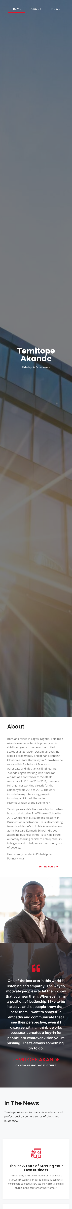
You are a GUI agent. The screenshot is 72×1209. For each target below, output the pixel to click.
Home (16, 9)
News (55, 9)
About (36, 9)
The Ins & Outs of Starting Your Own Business (36, 1167)
